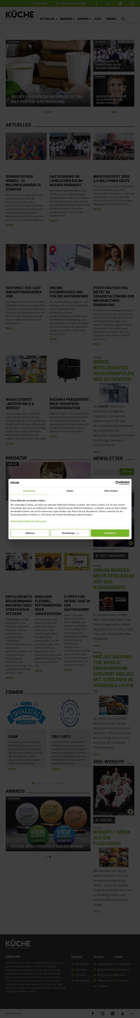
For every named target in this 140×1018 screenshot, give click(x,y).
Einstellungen (68, 533)
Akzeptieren (110, 533)
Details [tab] (70, 491)
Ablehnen (30, 533)
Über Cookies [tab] (111, 491)
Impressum (40, 521)
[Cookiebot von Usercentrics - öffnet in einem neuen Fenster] (117, 483)
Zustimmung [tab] (29, 491)
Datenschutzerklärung (22, 521)
